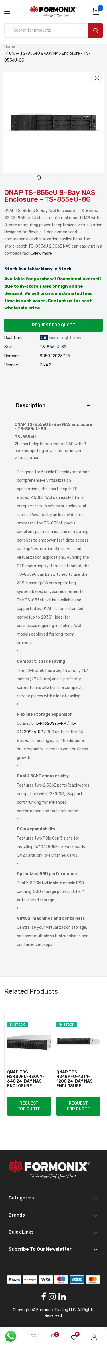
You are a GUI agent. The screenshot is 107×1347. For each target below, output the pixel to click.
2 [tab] (44, 177)
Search (95, 30)
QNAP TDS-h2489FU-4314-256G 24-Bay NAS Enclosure (74, 1079)
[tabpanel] (53, 122)
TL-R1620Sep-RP (50, 723)
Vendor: (11, 365)
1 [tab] (38, 177)
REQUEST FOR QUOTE (53, 325)
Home (9, 46)
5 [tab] (62, 177)
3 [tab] (50, 177)
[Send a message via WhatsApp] (11, 1336)
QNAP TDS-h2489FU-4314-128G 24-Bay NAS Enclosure (25, 1079)
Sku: (8, 347)
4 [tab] (56, 177)
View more (42, 253)
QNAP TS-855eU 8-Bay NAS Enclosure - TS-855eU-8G (49, 196)
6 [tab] (68, 177)
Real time (13, 338)
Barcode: (12, 356)
